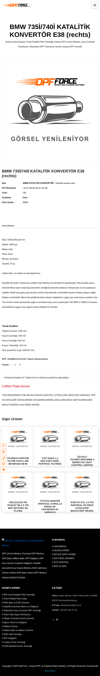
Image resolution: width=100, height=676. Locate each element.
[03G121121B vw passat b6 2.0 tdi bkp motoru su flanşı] (18, 485)
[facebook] (11, 365)
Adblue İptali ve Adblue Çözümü (18, 630)
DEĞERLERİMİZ (61, 550)
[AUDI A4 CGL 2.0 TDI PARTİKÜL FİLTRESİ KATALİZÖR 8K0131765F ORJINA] (82, 485)
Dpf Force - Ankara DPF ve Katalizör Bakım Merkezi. (43, 666)
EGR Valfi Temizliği (12, 634)
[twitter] (15, 365)
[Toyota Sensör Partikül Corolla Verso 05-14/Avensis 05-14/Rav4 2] (50, 485)
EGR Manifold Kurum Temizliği (17, 646)
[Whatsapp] (3, 445)
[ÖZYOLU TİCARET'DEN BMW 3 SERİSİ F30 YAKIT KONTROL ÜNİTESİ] (82, 439)
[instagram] (3, 452)
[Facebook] (53, 620)
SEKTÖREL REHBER (63, 558)
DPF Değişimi (10, 638)
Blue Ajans (50, 671)
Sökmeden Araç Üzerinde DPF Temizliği (22, 610)
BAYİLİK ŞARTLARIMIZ (64, 554)
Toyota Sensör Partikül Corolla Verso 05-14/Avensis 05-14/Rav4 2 (50, 507)
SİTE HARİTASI (60, 562)
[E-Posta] (4, 464)
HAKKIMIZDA (59, 546)
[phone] (4, 458)
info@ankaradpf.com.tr (70, 605)
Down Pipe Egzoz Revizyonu (17, 614)
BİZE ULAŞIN (59, 566)
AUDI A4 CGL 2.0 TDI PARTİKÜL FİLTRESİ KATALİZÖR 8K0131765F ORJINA (82, 506)
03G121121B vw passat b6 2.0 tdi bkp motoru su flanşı (18, 506)
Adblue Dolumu (10, 626)
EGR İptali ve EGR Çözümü (16, 603)
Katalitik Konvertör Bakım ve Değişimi (20, 606)
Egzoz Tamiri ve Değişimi (15, 622)
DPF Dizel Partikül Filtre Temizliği (19, 595)
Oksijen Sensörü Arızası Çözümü (18, 618)
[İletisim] (4, 470)
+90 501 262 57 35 (68, 610)
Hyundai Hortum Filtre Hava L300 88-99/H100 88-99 (18, 461)
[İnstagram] (57, 620)
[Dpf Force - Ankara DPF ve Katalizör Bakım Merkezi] (16, 5)
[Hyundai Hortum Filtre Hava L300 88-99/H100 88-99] (18, 439)
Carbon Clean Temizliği (14, 642)
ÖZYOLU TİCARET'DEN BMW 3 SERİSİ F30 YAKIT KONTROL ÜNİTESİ (82, 461)
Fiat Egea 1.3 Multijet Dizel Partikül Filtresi (50, 461)
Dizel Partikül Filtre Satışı (15, 599)
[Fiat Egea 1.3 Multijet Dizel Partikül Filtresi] (50, 439)
